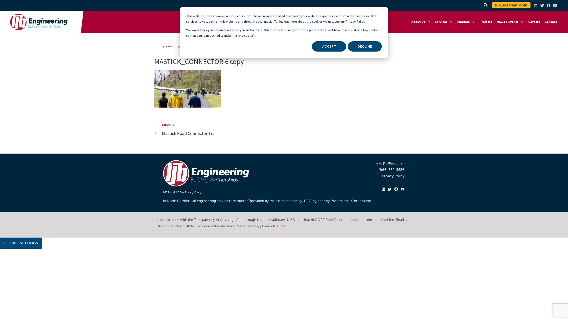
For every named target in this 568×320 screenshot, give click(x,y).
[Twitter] (542, 5)
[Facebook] (548, 5)
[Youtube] (555, 5)
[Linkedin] (536, 5)
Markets (463, 22)
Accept (329, 46)
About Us (418, 22)
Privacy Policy (193, 192)
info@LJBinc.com (390, 163)
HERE (284, 226)
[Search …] (484, 5)
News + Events (508, 22)
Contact (550, 22)
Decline (364, 46)
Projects (485, 22)
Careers (534, 22)
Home (167, 47)
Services (441, 22)
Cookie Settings (21, 243)
